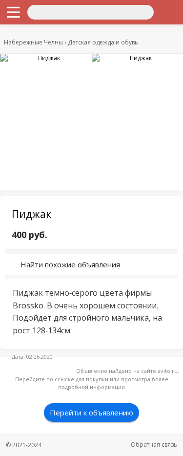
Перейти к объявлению (91, 412)
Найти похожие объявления (70, 264)
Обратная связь (154, 444)
